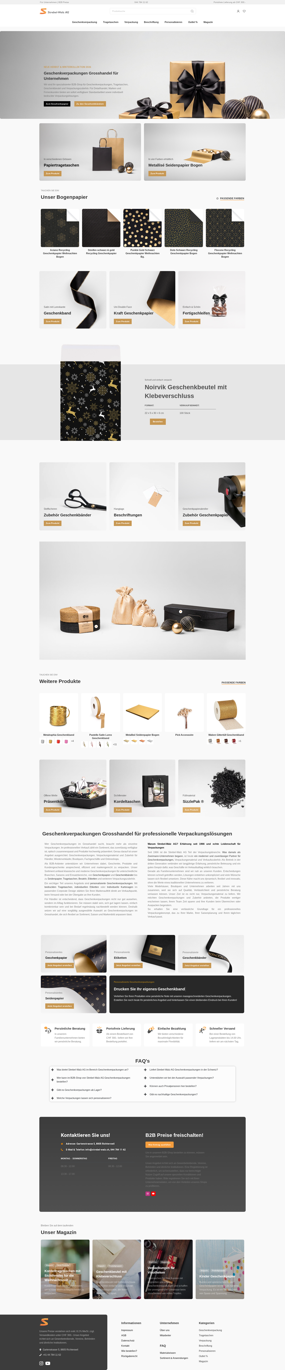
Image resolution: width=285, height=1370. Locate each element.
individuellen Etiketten (87, 887)
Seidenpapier (55, 878)
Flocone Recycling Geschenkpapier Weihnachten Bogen (225, 253)
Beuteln (83, 878)
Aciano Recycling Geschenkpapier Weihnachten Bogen (60, 253)
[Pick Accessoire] (184, 712)
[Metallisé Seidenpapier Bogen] (142, 712)
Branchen (153, 1262)
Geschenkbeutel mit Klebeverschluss (111, 1274)
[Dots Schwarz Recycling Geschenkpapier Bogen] (184, 228)
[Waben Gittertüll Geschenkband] (226, 712)
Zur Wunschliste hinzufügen (74, 214)
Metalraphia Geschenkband (58, 735)
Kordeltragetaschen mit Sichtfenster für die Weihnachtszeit (62, 1275)
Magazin (49, 1265)
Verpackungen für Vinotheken (161, 1270)
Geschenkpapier (101, 875)
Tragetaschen (70, 878)
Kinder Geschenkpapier (217, 1276)
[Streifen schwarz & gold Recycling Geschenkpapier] (101, 228)
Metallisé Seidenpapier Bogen (142, 735)
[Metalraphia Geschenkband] (58, 712)
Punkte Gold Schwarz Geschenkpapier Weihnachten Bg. (143, 253)
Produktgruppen (115, 1266)
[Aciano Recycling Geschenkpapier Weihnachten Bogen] (60, 228)
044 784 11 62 (141, 2)
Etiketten (92, 878)
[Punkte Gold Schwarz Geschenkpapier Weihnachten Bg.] (142, 228)
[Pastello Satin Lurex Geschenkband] (100, 712)
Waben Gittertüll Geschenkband (226, 735)
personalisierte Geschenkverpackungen (111, 883)
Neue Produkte (63, 1265)
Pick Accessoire (184, 735)
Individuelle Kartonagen (120, 887)
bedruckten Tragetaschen (58, 887)
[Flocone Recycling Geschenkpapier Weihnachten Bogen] (225, 228)
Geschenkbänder (124, 875)
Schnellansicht (74, 221)
